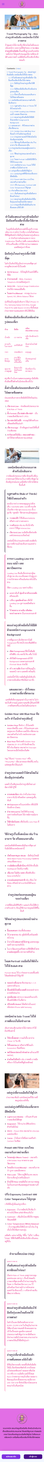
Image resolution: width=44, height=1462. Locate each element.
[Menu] (3, 4)
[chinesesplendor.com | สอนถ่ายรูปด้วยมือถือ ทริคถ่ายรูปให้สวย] (22, 4)
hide (18, 68)
